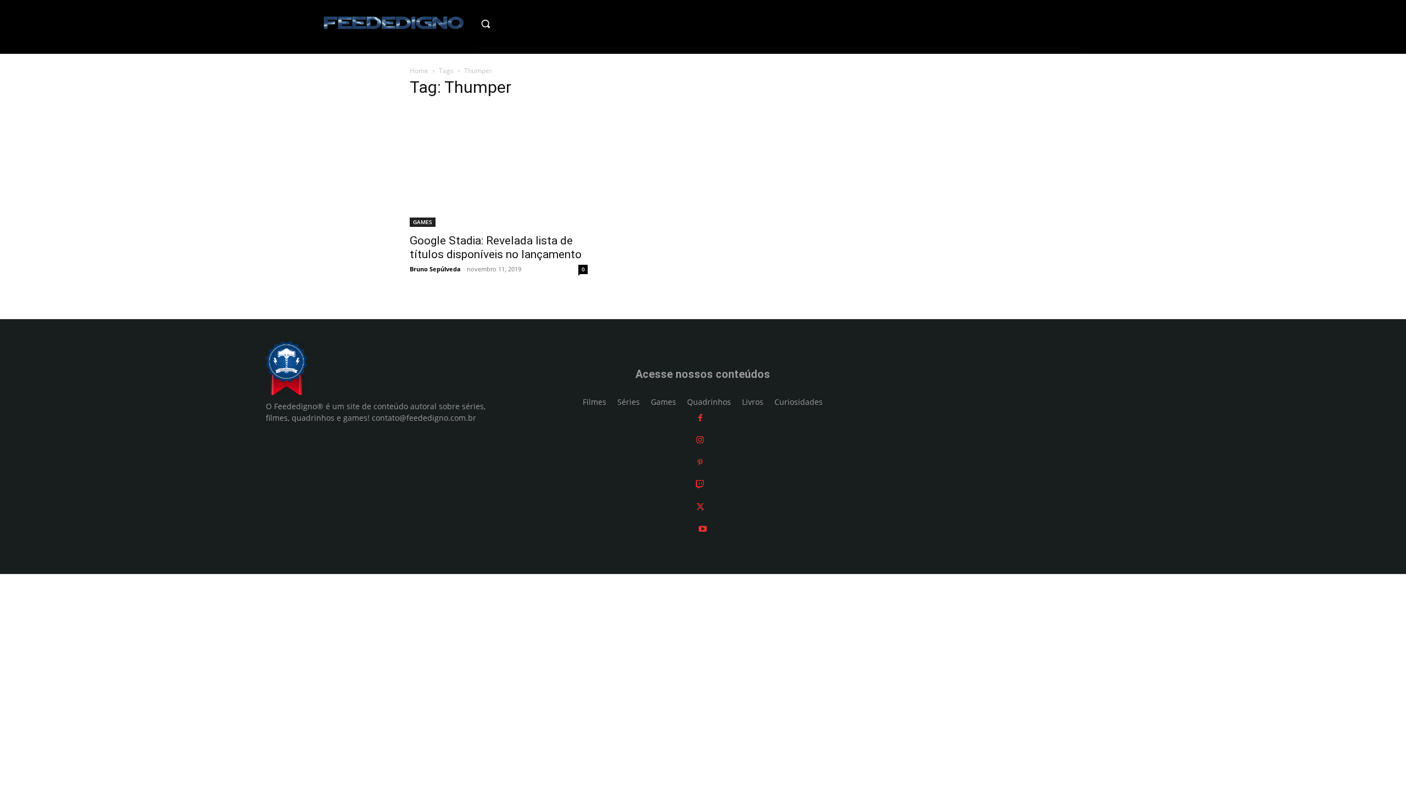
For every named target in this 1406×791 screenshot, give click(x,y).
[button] (509, 24)
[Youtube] (703, 528)
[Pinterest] (700, 462)
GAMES (422, 222)
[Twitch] (700, 484)
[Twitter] (700, 506)
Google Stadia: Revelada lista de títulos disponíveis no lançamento (496, 247)
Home (419, 70)
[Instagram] (700, 439)
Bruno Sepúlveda (435, 269)
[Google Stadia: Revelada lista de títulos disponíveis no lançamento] (499, 167)
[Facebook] (700, 417)
